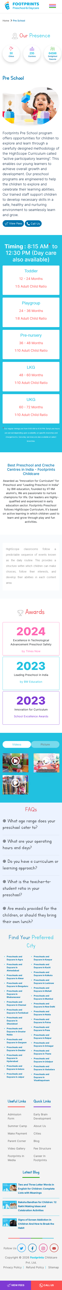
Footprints (37, 1257)
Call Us (48, 1285)
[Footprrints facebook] (32, 1248)
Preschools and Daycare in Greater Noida (16, 1031)
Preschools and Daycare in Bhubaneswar (14, 994)
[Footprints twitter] (21, 1248)
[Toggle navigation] (52, 6)
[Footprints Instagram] (43, 1248)
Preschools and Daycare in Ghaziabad (14, 1020)
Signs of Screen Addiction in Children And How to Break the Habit (36, 1223)
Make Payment (17, 1133)
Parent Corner (17, 1141)
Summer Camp (17, 1126)
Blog (36, 1141)
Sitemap (53, 1267)
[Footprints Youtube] (54, 1248)
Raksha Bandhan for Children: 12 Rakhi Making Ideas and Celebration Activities (37, 1206)
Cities (37, 1133)
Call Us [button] (35, 223)
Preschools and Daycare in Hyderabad (14, 1058)
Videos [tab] (16, 744)
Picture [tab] (45, 744)
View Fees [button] (15, 223)
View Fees (17, 1285)
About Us (40, 1126)
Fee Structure (42, 1148)
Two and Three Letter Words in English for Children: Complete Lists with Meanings (36, 1188)
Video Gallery (16, 1148)
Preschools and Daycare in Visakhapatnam (42, 1077)
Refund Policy (35, 1267)
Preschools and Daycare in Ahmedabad (14, 967)
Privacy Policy (12, 1267)
